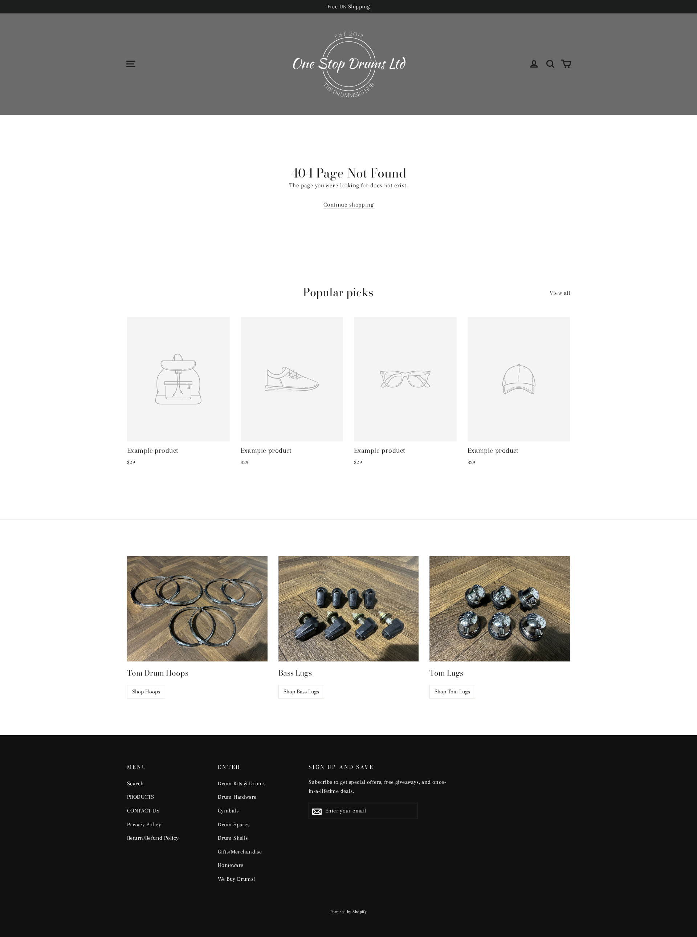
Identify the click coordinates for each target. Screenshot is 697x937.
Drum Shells (233, 838)
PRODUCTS (140, 797)
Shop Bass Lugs (301, 692)
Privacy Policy (144, 824)
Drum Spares (234, 824)
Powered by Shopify (348, 911)
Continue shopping (348, 204)
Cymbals (228, 810)
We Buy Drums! (236, 879)
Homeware (230, 865)
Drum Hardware (237, 797)
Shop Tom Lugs (452, 692)
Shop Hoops (146, 692)
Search (135, 783)
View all (560, 292)
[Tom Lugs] (499, 608)
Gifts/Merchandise (240, 851)
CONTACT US (143, 810)
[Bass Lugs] (348, 608)
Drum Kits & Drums (241, 783)
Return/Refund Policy (153, 838)
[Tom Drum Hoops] (197, 608)
